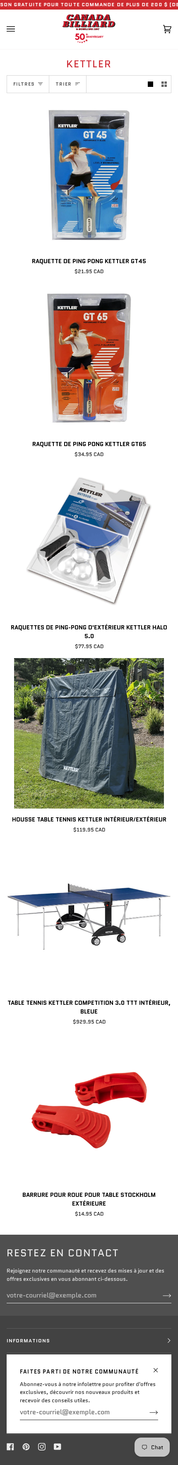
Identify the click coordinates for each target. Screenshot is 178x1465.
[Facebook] (10, 1446)
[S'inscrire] (147, 1412)
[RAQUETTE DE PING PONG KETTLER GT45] (89, 175)
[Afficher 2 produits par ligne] (164, 84)
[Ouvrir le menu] (19, 29)
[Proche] (159, 1366)
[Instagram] (42, 1446)
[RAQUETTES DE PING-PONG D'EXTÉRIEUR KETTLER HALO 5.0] (89, 541)
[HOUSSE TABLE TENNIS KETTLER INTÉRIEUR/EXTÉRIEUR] (89, 733)
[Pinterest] (26, 1446)
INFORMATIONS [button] (28, 1340)
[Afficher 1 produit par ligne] (150, 84)
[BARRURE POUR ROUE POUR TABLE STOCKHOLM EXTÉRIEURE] (89, 1108)
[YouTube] (57, 1446)
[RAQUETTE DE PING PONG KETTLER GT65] (89, 358)
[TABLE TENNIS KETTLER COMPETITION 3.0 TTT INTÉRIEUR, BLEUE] (89, 916)
